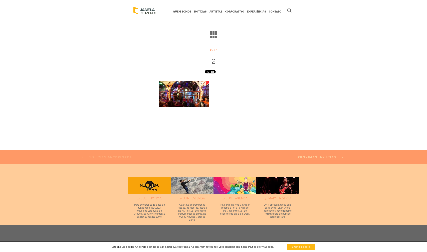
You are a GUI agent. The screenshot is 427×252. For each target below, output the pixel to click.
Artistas (215, 11)
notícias (317, 157)
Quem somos (182, 11)
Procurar (289, 10)
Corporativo (234, 11)
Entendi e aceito (301, 246)
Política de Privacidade (260, 246)
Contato (275, 11)
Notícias (200, 11)
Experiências (256, 11)
